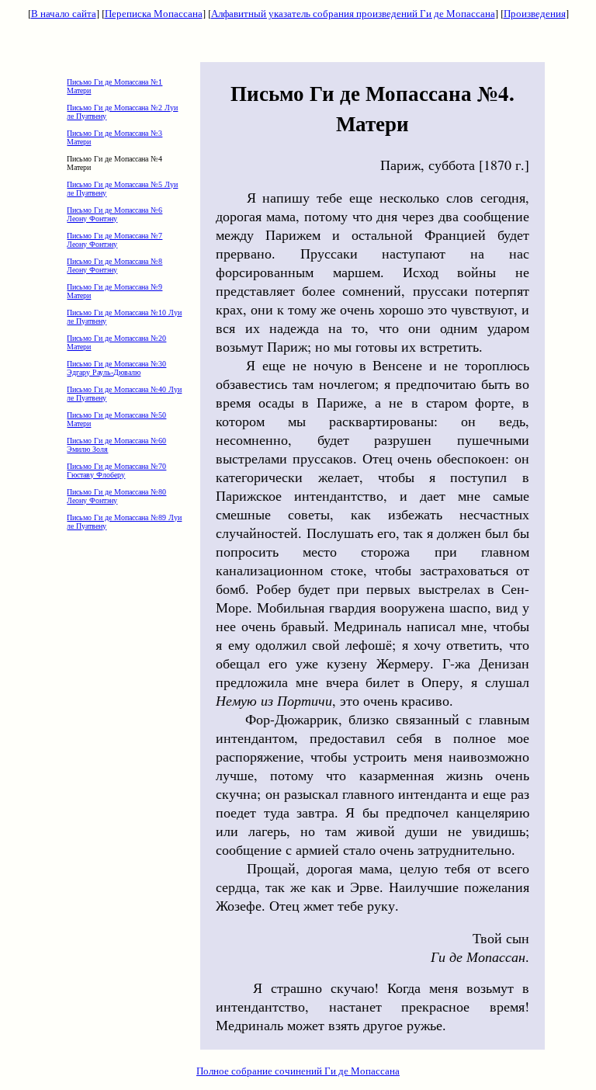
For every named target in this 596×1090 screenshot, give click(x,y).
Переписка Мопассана (154, 13)
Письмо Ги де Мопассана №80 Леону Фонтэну (116, 496)
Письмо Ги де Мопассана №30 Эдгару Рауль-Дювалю (116, 368)
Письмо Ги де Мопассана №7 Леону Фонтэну (114, 239)
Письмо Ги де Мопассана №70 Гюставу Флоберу (116, 470)
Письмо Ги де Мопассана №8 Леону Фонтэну (114, 265)
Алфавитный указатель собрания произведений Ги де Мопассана (353, 13)
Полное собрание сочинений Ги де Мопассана (298, 1071)
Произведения (535, 13)
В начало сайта (63, 13)
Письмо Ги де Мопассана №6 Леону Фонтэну (114, 214)
